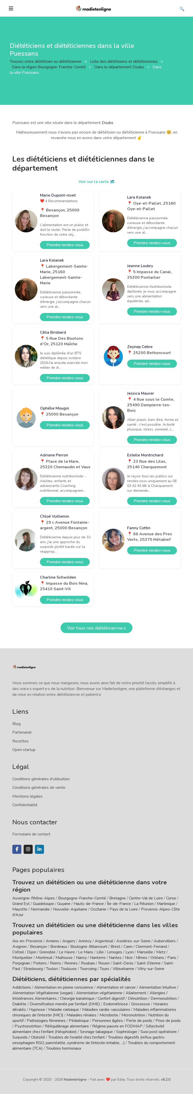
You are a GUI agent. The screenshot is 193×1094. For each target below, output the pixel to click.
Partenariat (22, 732)
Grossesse (140, 1004)
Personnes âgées (107, 1020)
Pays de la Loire (124, 909)
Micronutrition (133, 1015)
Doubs (107, 123)
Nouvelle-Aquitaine (70, 909)
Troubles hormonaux (63, 1048)
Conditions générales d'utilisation (41, 779)
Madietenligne (75, 1079)
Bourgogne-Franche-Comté (82, 898)
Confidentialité (24, 805)
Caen (128, 946)
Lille (100, 952)
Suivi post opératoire (158, 1032)
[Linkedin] (39, 849)
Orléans (157, 957)
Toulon (52, 969)
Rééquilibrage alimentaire (67, 1026)
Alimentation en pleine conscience (63, 987)
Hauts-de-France (89, 904)
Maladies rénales (81, 1015)
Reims (55, 963)
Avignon (19, 946)
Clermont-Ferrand (151, 946)
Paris (171, 957)
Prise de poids (168, 1020)
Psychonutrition (28, 1026)
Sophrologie (126, 1032)
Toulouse (69, 969)
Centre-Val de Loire (146, 898)
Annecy (84, 941)
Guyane (63, 904)
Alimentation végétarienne (99, 993)
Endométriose (115, 1004)
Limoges (114, 952)
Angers (68, 941)
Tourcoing (88, 969)
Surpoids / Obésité (28, 1037)
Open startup (23, 750)
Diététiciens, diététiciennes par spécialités (71, 979)
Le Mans (85, 952)
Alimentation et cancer (116, 987)
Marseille (145, 952)
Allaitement (136, 993)
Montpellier (22, 957)
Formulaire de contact (31, 834)
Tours (104, 969)
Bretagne (117, 898)
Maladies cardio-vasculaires (106, 1009)
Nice (129, 957)
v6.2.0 (165, 1079)
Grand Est (21, 904)
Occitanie (98, 909)
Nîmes (141, 957)
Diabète (19, 1004)
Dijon (31, 952)
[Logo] (94, 8)
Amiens (52, 941)
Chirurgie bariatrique (77, 998)
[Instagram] (28, 849)
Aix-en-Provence (27, 941)
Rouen (104, 963)
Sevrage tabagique (96, 1032)
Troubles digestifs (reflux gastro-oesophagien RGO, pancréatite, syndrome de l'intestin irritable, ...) (89, 1040)
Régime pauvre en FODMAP (117, 1026)
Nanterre (98, 957)
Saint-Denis (123, 963)
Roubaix (88, 963)
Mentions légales (27, 796)
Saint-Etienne (149, 963)
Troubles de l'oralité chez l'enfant (76, 1037)
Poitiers (40, 963)
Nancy (81, 957)
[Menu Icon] (11, 8)
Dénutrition (137, 998)
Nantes (115, 957)
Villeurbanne (123, 969)
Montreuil (44, 957)
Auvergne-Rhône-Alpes (33, 898)
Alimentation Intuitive (157, 987)
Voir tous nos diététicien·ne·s (96, 628)
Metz (160, 952)
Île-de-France (119, 904)
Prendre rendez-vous (64, 245)
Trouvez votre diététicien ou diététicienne (46, 61)
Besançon (38, 946)
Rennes (71, 963)
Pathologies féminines (46, 1020)
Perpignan (21, 963)
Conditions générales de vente (38, 787)
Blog (16, 724)
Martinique (166, 904)
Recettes (20, 741)
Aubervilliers (165, 941)
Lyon (129, 952)
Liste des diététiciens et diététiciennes (124, 61)
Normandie (40, 909)
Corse (171, 898)
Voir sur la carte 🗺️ (96, 181)
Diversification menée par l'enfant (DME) (65, 1004)
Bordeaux (58, 946)
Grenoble (47, 952)
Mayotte (19, 909)
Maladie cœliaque (63, 1009)
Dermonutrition (164, 998)
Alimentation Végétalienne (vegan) (42, 993)
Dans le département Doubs (119, 67)
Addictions (21, 987)
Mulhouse (64, 957)
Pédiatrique (79, 1020)
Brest (115, 946)
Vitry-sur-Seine (150, 969)
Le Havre (67, 952)
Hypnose (37, 1009)
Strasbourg (33, 969)
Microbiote (109, 1015)
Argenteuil (104, 941)
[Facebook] (16, 849)
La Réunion (144, 904)
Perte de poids (139, 1020)
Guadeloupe (43, 904)
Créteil (18, 952)
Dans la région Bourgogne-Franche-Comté (49, 67)
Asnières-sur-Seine (133, 941)
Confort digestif (111, 998)
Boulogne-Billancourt (88, 946)
